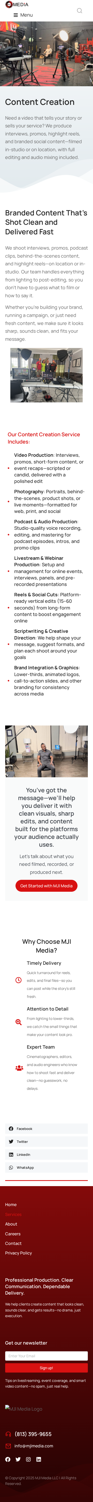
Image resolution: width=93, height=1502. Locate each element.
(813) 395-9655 (33, 1434)
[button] (23, 15)
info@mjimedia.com (33, 1446)
